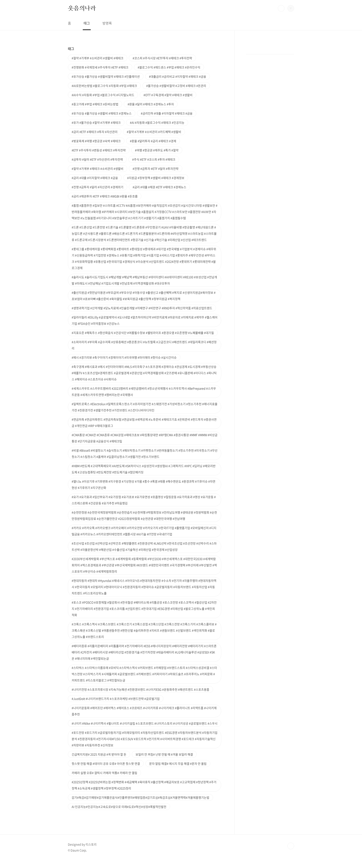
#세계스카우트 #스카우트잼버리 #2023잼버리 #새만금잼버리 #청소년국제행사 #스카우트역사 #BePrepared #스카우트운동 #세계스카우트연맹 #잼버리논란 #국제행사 (144, 391)
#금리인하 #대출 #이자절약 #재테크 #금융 (167, 113)
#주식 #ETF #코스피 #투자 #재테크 (153, 159)
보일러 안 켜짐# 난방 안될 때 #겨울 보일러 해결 (164, 754)
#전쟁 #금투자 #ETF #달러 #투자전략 (155, 168)
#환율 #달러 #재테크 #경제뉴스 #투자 (151, 104)
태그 (87, 23)
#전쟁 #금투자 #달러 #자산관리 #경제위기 (97, 187)
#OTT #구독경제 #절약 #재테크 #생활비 (168, 95)
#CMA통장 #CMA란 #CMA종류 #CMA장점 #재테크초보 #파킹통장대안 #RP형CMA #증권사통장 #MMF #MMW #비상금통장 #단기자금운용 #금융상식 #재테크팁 (144, 438)
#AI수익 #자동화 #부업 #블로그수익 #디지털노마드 (103, 95)
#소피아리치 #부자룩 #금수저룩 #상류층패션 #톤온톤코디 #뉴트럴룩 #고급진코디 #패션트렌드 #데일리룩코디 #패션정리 (144, 345)
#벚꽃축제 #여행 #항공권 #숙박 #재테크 (96, 141)
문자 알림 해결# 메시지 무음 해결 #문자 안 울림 (178, 763)
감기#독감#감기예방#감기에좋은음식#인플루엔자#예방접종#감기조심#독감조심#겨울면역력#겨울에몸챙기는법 (140, 797)
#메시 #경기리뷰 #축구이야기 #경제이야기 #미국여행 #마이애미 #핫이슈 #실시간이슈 (124, 357)
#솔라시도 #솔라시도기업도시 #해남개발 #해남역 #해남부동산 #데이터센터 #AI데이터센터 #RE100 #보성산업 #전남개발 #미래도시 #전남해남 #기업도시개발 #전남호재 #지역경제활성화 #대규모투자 (144, 280)
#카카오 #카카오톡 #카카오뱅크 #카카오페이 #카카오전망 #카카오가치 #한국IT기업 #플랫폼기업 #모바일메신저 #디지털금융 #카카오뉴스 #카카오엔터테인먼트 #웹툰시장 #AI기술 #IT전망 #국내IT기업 (144, 531)
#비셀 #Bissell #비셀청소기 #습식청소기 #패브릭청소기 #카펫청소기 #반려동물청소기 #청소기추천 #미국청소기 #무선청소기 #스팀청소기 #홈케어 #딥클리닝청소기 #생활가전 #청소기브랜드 (144, 453)
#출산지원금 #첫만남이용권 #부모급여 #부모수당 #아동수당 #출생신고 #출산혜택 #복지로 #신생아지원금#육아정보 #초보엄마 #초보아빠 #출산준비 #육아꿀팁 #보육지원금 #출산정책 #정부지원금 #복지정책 (144, 295)
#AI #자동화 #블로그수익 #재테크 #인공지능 (157, 122)
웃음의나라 (82, 8)
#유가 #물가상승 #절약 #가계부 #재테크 (96, 122)
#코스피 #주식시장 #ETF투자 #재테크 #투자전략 (162, 58)
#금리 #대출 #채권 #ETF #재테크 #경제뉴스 (159, 187)
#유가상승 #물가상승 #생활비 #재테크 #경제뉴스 (102, 113)
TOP (290, 846)
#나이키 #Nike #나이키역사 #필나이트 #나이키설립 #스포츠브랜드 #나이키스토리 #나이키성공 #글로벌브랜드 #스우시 (144, 723)
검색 (281, 8)
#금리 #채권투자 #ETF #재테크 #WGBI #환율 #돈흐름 (105, 196)
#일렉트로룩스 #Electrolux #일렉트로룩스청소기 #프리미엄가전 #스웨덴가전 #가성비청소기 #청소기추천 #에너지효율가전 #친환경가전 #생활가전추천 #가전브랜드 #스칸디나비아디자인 (144, 407)
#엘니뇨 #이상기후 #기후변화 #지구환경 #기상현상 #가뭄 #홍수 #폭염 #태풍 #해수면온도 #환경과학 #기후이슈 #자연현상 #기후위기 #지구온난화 (143, 484)
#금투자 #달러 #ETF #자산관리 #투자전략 (97, 159)
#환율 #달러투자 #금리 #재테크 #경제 (153, 141)
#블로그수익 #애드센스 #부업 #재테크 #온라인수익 (169, 67)
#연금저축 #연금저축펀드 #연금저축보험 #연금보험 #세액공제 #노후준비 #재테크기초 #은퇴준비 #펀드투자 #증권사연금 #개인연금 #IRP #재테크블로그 (144, 422)
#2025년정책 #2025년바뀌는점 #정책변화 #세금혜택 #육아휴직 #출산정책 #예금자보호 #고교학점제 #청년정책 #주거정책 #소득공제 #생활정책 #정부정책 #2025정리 (144, 785)
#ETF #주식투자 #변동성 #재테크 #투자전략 (99, 150)
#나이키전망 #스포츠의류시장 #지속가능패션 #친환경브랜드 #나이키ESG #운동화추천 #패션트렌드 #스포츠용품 (140, 689)
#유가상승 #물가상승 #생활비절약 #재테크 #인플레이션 (106, 76)
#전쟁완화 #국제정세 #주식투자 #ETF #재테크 (100, 67)
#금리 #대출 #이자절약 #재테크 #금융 (95, 178)
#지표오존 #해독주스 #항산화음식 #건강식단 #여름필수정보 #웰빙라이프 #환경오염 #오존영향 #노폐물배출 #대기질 (143, 333)
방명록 (107, 23)
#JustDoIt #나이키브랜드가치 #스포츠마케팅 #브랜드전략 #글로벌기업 (116, 698)
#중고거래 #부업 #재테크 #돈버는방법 (95, 104)
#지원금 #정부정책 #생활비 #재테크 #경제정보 (155, 178)
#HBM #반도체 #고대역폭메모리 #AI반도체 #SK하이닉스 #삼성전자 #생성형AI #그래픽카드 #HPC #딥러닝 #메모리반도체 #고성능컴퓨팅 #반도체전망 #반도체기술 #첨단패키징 (144, 469)
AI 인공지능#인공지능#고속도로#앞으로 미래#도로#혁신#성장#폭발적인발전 (119, 807)
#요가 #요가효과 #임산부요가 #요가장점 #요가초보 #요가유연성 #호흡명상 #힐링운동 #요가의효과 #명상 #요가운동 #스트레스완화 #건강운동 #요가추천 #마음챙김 (144, 500)
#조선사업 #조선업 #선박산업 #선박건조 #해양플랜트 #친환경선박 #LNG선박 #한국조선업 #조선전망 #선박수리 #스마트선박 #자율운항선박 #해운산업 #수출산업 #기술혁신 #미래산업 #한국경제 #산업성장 (144, 546)
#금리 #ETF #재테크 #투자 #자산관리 (95, 132)
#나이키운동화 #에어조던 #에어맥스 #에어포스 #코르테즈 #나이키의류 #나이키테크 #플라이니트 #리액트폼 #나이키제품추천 (144, 711)
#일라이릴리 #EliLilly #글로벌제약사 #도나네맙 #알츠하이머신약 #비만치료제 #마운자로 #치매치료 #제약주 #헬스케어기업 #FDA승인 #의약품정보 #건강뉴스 (144, 320)
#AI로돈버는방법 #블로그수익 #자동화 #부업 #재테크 (104, 86)
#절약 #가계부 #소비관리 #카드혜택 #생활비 (154, 132)
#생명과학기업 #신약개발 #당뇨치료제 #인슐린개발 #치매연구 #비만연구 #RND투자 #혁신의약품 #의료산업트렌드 (142, 308)
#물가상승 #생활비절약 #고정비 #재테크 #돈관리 (176, 86)
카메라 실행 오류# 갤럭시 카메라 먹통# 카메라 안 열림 (104, 773)
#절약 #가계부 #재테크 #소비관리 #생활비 (97, 168)
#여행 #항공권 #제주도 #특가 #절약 (156, 150)
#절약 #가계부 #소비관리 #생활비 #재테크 (97, 58)
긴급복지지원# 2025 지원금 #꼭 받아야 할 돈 (99, 754)
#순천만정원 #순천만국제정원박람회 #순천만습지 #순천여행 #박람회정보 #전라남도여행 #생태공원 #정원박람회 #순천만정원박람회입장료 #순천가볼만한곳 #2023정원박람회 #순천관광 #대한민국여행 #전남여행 (144, 515)
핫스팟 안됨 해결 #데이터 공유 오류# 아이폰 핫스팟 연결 (106, 763)
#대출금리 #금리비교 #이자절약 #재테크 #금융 (177, 76)
